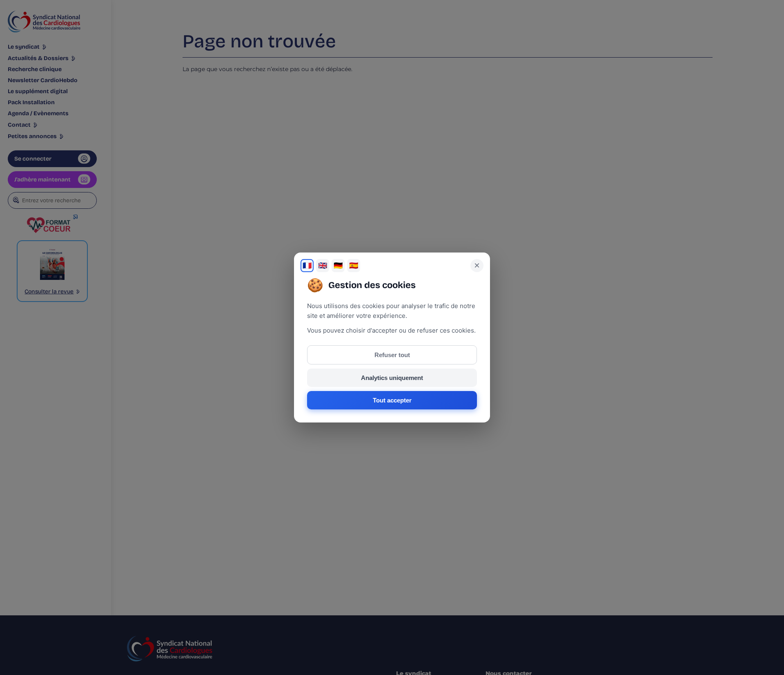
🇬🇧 (322, 266)
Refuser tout (392, 354)
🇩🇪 (338, 266)
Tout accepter (392, 400)
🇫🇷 (307, 266)
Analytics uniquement (392, 377)
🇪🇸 (353, 266)
